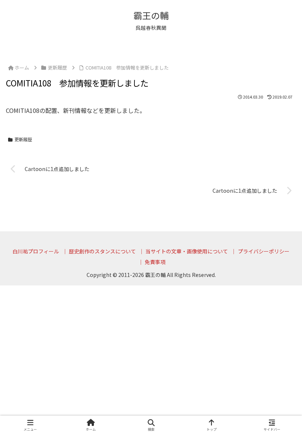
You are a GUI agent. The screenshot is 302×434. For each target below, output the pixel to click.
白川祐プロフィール (36, 251)
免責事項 (155, 262)
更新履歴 (23, 139)
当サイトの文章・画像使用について (186, 251)
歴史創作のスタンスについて (102, 251)
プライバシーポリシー (263, 251)
